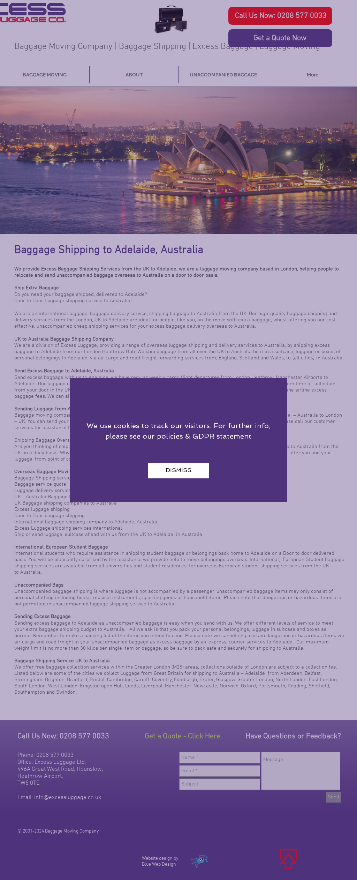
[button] (178, 470)
